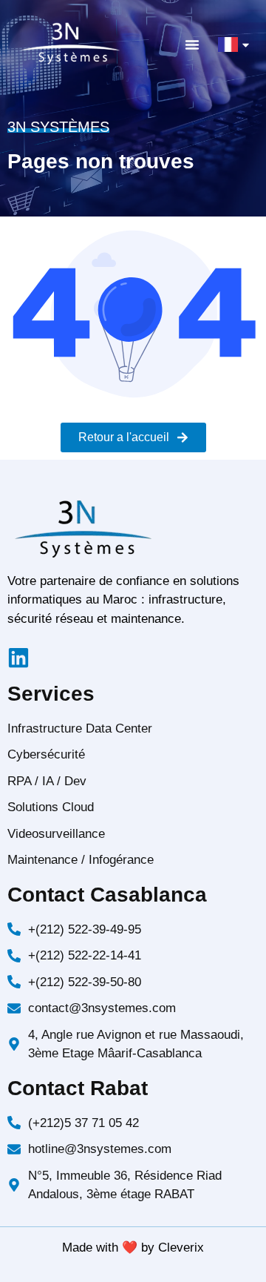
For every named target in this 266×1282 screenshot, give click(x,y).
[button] (192, 44)
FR (225, 44)
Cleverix (181, 1247)
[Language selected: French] (229, 1268)
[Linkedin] (18, 658)
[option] (229, 1271)
